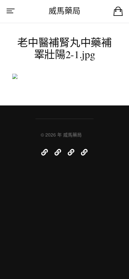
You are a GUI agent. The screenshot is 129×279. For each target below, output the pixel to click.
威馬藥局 (64, 10)
